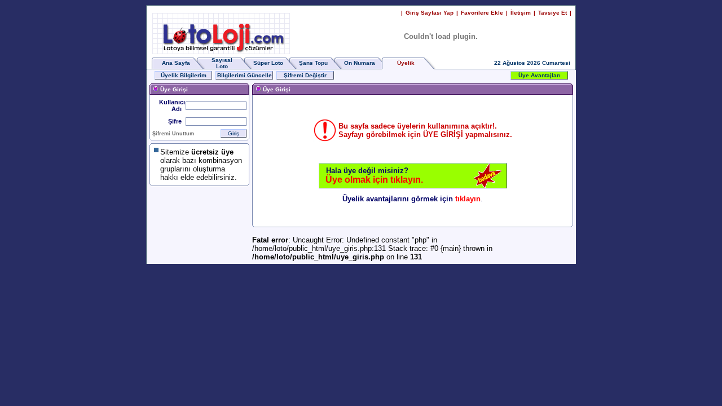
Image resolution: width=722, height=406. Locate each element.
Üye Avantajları (539, 75)
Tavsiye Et (552, 13)
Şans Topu (313, 63)
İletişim (520, 13)
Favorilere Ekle (482, 13)
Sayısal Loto (222, 63)
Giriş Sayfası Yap (430, 13)
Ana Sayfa (176, 63)
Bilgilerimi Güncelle (244, 75)
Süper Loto (268, 63)
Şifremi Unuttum (173, 133)
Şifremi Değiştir (305, 75)
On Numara (359, 63)
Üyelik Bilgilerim (183, 75)
